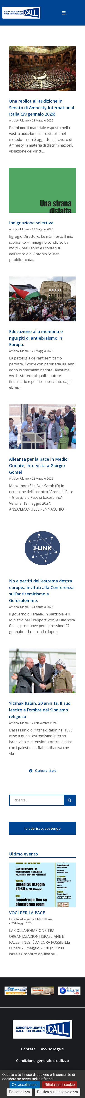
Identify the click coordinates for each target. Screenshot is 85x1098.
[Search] (69, 800)
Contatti (28, 1048)
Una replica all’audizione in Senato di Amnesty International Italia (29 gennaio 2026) (41, 107)
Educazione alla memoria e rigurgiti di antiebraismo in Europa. (36, 338)
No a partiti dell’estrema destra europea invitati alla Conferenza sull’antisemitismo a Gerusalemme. (41, 590)
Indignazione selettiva (31, 222)
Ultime (24, 120)
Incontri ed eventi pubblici (26, 919)
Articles (14, 120)
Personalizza (19, 1092)
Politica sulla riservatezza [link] (57, 1092)
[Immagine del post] (42, 68)
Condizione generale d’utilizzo (42, 1060)
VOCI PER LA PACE (27, 912)
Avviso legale (52, 1048)
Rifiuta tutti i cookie (59, 1085)
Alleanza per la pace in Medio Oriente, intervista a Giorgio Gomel (38, 465)
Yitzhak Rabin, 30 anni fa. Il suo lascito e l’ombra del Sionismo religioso (39, 709)
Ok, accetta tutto (24, 1085)
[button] (64, 13)
